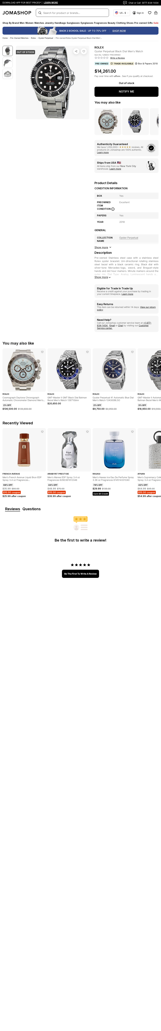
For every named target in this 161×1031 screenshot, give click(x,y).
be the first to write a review (80, 573)
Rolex (33, 38)
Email (112, 325)
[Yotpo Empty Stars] (101, 57)
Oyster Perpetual (45, 38)
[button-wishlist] (150, 13)
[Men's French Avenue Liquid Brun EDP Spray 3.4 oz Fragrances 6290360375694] (42, 431)
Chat (120, 325)
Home (5, 38)
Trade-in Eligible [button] (123, 63)
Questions (31, 509)
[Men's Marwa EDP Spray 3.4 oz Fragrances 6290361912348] (87, 431)
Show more (101, 277)
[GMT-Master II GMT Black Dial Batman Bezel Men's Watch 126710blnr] (87, 352)
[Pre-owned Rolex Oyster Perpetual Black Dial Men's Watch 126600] (84, 51)
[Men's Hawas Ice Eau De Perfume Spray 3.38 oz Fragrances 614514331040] (132, 431)
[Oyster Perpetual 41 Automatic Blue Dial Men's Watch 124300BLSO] (132, 352)
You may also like (107, 102)
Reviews (12, 509)
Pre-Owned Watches (19, 38)
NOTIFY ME (126, 91)
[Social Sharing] (76, 51)
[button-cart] (156, 13)
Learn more (103, 152)
